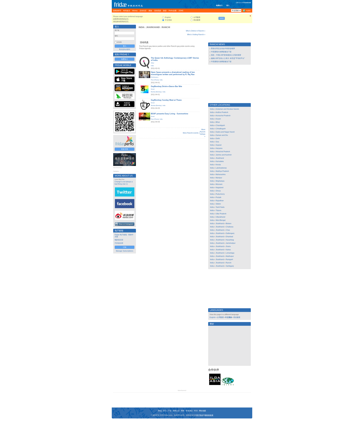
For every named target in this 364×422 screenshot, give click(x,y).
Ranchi (166, 27)
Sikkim (218, 204)
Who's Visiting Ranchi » (196, 35)
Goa (217, 142)
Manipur (219, 178)
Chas (228, 230)
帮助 (182, 411)
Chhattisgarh (221, 129)
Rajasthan (220, 201)
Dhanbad (229, 237)
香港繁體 (236, 317)
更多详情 (124, 149)
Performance (154, 77)
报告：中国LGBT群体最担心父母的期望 (226, 55)
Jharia (228, 246)
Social (152, 89)
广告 (169, 411)
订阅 (124, 247)
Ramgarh (229, 259)
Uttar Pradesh (221, 214)
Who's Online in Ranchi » (195, 31)
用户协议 (199, 415)
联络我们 (189, 411)
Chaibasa (229, 227)
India (141, 27)
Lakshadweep (221, 168)
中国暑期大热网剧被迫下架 (221, 52)
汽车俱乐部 (119, 243)
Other (152, 63)
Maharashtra (221, 174)
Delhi (218, 138)
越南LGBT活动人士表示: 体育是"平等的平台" (228, 58)
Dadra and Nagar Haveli (225, 132)
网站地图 (202, 411)
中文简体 (228, 317)
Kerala (218, 165)
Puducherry (220, 194)
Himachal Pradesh (223, 152)
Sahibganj (230, 266)
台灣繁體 (220, 317)
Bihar (218, 122)
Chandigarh (220, 125)
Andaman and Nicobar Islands (227, 109)
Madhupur (230, 256)
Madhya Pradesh (222, 171)
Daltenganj (230, 233)
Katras (228, 250)
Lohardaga (230, 253)
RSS (196, 411)
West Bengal (221, 220)
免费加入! (219, 5)
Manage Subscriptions (124, 251)
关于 (165, 411)
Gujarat (218, 145)
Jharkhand (153, 27)
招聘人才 (176, 411)
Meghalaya (220, 181)
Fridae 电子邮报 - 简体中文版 (124, 236)
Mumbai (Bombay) (156, 92)
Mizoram (219, 184)
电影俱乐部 (119, 240)
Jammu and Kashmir (224, 155)
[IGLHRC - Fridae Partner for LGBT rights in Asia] (228, 385)
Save (221, 18)
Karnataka (220, 161)
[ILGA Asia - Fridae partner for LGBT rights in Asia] (215, 385)
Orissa (218, 191)
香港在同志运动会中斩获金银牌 (223, 48)
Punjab (218, 197)
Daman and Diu (222, 135)
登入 (227, 5)
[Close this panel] (250, 16)
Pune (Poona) (155, 80)
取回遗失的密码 (124, 49)
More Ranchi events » (191, 133)
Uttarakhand (220, 217)
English (212, 317)
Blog (160, 411)
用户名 (117, 30)
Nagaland (219, 188)
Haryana (219, 148)
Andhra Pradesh (222, 112)
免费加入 (124, 59)
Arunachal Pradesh (223, 116)
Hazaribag (230, 240)
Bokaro (228, 224)
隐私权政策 (209, 415)
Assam (218, 119)
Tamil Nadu (220, 207)
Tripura (218, 210)
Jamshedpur (230, 243)
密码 (116, 36)
